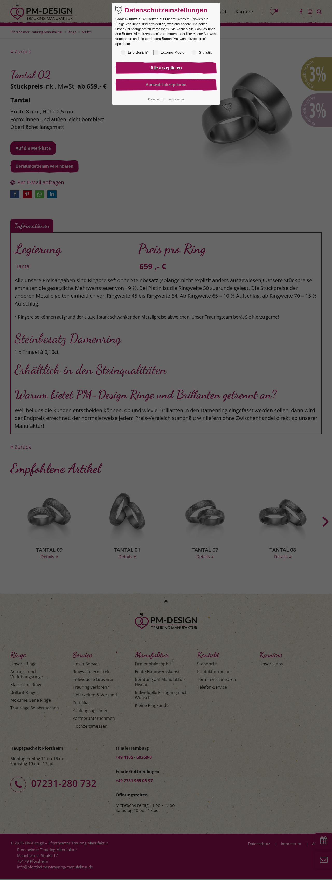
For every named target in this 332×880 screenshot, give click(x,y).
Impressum (176, 99)
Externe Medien (173, 52)
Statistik (205, 52)
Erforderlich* (138, 52)
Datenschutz (157, 99)
